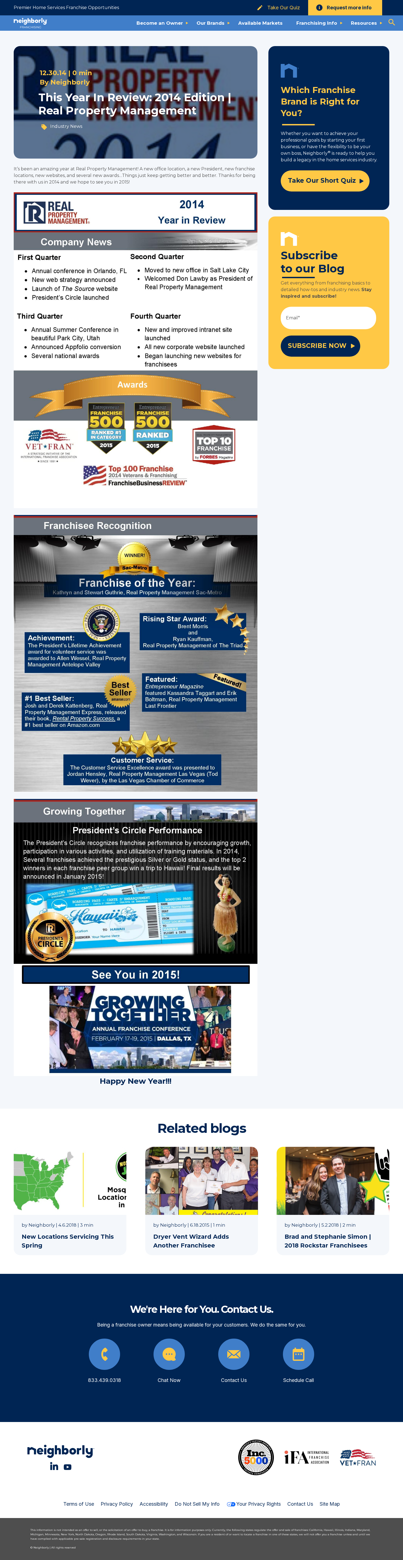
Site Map (330, 1504)
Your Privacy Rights (258, 1504)
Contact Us (300, 1504)
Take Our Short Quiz (322, 180)
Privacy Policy (117, 1504)
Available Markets (260, 23)
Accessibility (154, 1504)
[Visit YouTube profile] (68, 1466)
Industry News (66, 126)
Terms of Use (78, 1504)
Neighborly (70, 82)
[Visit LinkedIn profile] (54, 1466)
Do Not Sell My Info (197, 1504)
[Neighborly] (30, 23)
